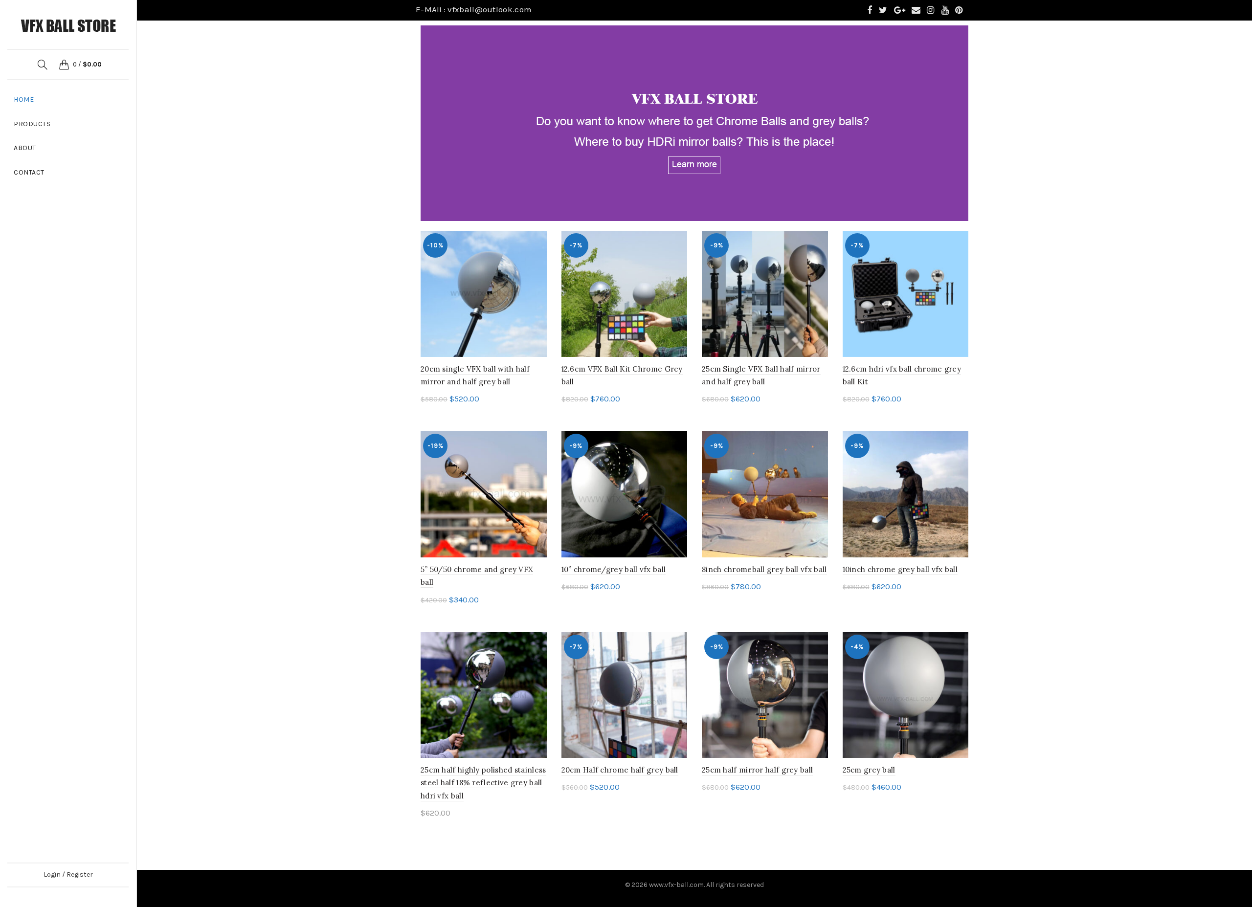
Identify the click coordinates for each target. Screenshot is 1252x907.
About (25, 148)
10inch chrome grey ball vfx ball (900, 569)
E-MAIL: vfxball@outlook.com (474, 9)
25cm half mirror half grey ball (757, 769)
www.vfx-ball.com (676, 885)
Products (32, 124)
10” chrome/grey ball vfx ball (613, 569)
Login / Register (68, 874)
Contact (29, 172)
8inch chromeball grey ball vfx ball (764, 569)
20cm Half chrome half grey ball (619, 769)
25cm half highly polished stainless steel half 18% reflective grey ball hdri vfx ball (483, 782)
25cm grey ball (869, 769)
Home (24, 99)
